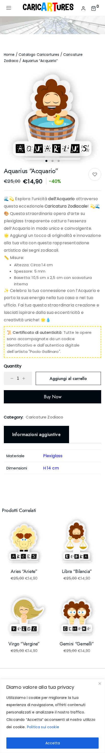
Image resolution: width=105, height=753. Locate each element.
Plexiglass (53, 456)
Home (9, 54)
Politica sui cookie (43, 727)
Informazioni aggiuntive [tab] (36, 434)
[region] (52, 716)
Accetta (52, 743)
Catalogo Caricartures (39, 54)
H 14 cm (51, 468)
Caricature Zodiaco (44, 417)
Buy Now (52, 396)
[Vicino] (100, 683)
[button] (94, 174)
